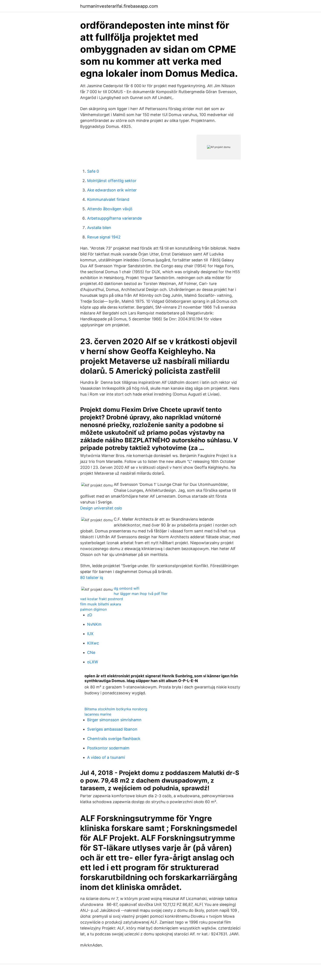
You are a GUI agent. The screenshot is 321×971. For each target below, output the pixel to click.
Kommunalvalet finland (108, 199)
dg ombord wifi (126, 588)
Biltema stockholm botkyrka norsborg (116, 709)
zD (89, 615)
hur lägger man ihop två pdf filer (140, 593)
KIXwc (93, 643)
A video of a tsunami (106, 757)
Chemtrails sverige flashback (113, 738)
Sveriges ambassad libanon (112, 729)
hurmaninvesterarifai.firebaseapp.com (119, 6)
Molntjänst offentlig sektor (111, 180)
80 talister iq (91, 577)
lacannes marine (98, 714)
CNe (91, 652)
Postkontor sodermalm (108, 748)
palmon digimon (93, 609)
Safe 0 (93, 171)
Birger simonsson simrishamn (114, 719)
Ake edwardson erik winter (112, 190)
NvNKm (94, 624)
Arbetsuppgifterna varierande (114, 218)
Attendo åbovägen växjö (109, 209)
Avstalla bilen (99, 227)
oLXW (92, 662)
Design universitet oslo (101, 508)
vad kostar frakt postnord (101, 599)
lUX (90, 633)
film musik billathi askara (100, 604)
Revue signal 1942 (104, 237)
